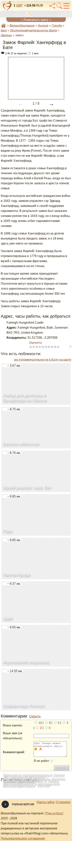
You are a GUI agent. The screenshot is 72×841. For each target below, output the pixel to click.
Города (57, 25)
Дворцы (6, 35)
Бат (4, 30)
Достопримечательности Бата (33, 30)
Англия (43, 25)
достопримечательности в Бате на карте (42, 359)
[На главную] (7, 5)
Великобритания (22, 25)
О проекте (63, 802)
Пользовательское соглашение (23, 838)
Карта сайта (45, 802)
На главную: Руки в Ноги (3, 26)
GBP (19, 5)
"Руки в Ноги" (54, 813)
